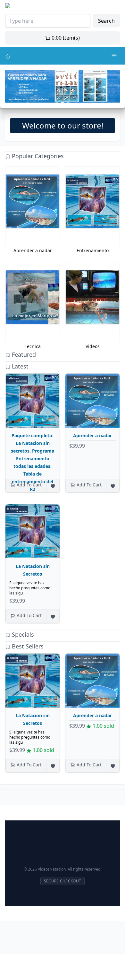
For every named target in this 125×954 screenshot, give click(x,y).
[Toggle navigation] (114, 55)
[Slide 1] (56, 103)
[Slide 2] (62, 103)
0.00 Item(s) (65, 37)
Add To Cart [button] (28, 485)
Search (106, 20)
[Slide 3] (68, 103)
